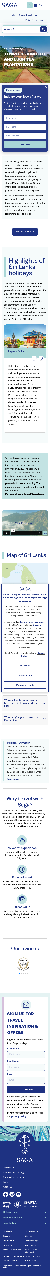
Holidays (14, 15)
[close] (46, 87)
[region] (25, 638)
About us (7, 1187)
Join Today (25, 145)
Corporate (7, 1246)
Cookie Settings (31, 1241)
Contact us (8, 1168)
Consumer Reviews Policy (13, 1256)
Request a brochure (13, 1177)
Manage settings (25, 685)
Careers (6, 1236)
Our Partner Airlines (33, 1232)
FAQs (6, 1182)
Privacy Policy (30, 1246)
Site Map (28, 1236)
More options (38, 20)
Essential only (25, 676)
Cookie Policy (8, 1240)
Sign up (29, 1089)
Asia (23, 15)
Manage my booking (30, 5)
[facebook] (5, 1195)
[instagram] (12, 1195)
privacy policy (18, 1116)
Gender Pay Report (33, 1256)
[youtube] (18, 1195)
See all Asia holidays (25, 232)
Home (5, 15)
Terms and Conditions (12, 1250)
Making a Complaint (11, 1261)
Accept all (25, 666)
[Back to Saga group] (9, 5)
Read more (13, 779)
